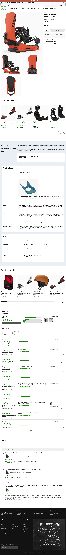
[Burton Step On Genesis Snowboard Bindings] (41, 113)
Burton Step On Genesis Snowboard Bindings (40, 124)
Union (45, 12)
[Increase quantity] (47, 30)
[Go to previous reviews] (29, 430)
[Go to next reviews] (36, 430)
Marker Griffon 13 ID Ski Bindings (23, 293)
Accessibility (45, 552)
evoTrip (24, 524)
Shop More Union (34, 156)
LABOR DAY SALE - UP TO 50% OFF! (33, 0)
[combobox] (20, 6)
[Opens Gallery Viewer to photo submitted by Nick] (46, 320)
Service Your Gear (20, 2)
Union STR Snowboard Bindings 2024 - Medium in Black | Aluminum (21, 456)
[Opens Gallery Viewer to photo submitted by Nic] (51, 320)
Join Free (57, 39)
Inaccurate (19, 462)
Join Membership (27, 2)
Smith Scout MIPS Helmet (38, 293)
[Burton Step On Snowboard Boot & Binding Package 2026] (57, 113)
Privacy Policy (33, 552)
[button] (32, 317)
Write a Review (12, 323)
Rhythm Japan (25, 526)
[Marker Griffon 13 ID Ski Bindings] (25, 113)
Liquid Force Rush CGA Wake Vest (7, 293)
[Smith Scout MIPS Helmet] (41, 282)
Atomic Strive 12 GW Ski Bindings (56, 293)
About (13, 519)
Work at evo (14, 528)
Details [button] (58, 41)
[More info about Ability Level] (34, 244)
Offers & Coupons (4, 528)
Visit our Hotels (7, 2)
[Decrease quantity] (45, 30)
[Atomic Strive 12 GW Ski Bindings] (8, 113)
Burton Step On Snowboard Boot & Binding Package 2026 (57, 124)
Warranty (2, 526)
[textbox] (33, 444)
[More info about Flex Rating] (27, 248)
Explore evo (32, 2)
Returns (2, 524)
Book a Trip (2, 2)
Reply (17, 462)
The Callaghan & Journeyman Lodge (26, 529)
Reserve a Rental (14, 2)
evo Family (25, 519)
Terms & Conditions (39, 552)
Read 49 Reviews (52, 19)
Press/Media (14, 524)
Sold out (57, 30)
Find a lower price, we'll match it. (38, 513)
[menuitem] (8, 8)
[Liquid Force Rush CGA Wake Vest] (8, 282)
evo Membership (15, 526)
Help (2, 519)
